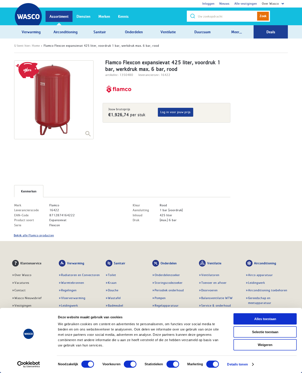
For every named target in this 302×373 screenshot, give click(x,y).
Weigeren (265, 345)
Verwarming (75, 263)
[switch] (130, 364)
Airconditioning (265, 263)
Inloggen (208, 3)
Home (36, 45)
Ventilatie (214, 263)
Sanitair (119, 263)
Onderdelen (169, 263)
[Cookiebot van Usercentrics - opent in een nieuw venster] (28, 364)
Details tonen (237, 364)
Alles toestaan (265, 319)
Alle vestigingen (245, 3)
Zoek (263, 16)
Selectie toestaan (265, 332)
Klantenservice (30, 263)
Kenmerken (28, 191)
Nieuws (224, 3)
